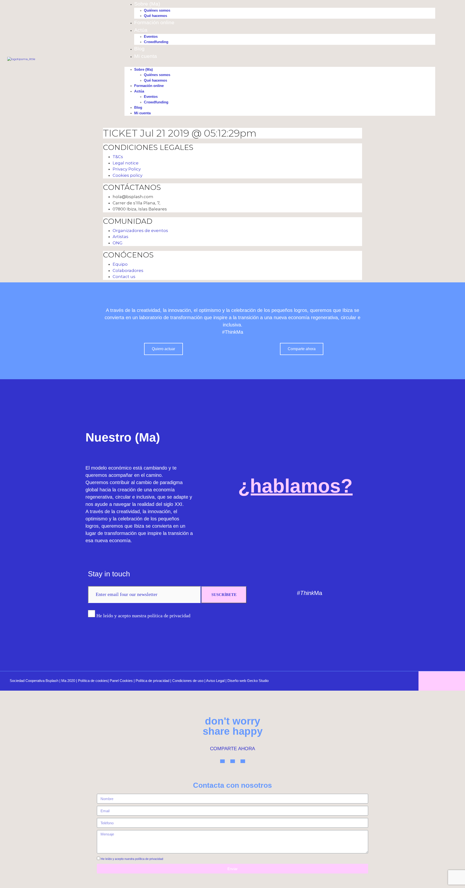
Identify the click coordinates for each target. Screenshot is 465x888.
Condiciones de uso (187, 681)
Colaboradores (128, 270)
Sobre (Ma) (147, 4)
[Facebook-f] (380, 593)
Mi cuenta (145, 56)
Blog (139, 48)
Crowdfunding (156, 42)
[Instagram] (364, 593)
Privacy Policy (127, 169)
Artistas (120, 236)
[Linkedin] (347, 593)
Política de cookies (93, 681)
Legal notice (126, 163)
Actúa (140, 30)
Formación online (154, 22)
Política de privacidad (152, 681)
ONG (118, 242)
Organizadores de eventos (140, 230)
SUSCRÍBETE (224, 595)
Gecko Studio (258, 681)
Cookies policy (127, 175)
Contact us (124, 276)
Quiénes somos (157, 10)
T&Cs (118, 156)
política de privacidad (149, 859)
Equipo (120, 264)
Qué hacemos (155, 16)
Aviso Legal (215, 681)
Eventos (151, 36)
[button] (279, 64)
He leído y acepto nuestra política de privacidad (143, 615)
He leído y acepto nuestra (132, 859)
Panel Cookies (121, 681)
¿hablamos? (295, 486)
